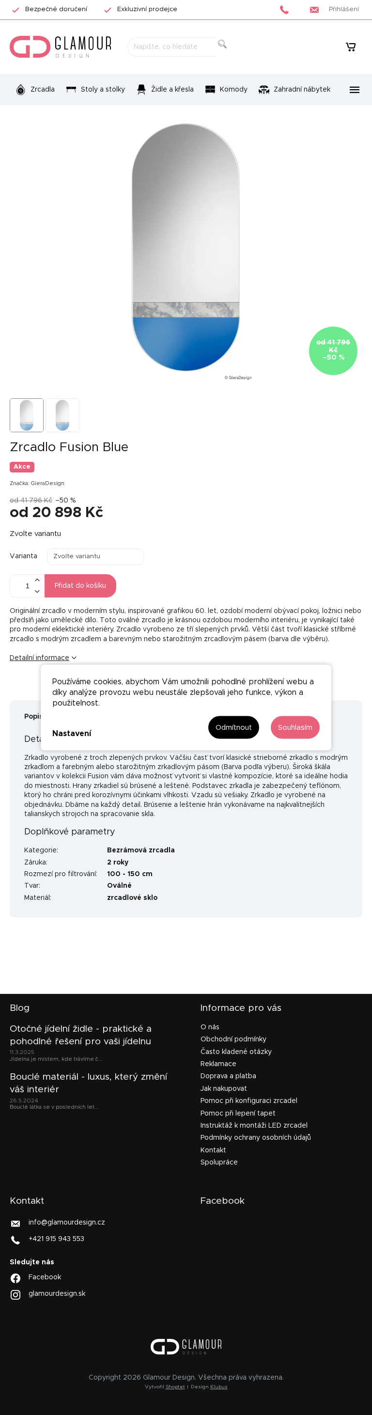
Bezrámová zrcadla (141, 850)
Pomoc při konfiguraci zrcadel (249, 1101)
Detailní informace (39, 658)
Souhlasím (295, 727)
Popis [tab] (33, 716)
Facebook (45, 1277)
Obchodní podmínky (233, 1039)
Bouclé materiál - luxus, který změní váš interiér (88, 1083)
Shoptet (175, 1386)
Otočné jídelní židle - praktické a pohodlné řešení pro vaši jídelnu (81, 1035)
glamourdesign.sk (57, 1293)
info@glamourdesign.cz (67, 1222)
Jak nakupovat (224, 1088)
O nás (210, 1027)
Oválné (119, 885)
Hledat (230, 55)
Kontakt (213, 1150)
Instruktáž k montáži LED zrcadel (254, 1125)
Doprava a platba (228, 1076)
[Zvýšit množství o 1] (37, 580)
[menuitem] (35, 89)
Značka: (37, 483)
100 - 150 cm (130, 874)
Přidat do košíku (80, 585)
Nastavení (71, 733)
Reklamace (218, 1064)
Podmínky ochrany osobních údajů (256, 1137)
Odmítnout (234, 727)
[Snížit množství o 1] (37, 591)
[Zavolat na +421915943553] (287, 10)
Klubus (219, 1386)
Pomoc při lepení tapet (238, 1113)
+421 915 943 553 (56, 1239)
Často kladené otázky (236, 1052)
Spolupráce (219, 1162)
